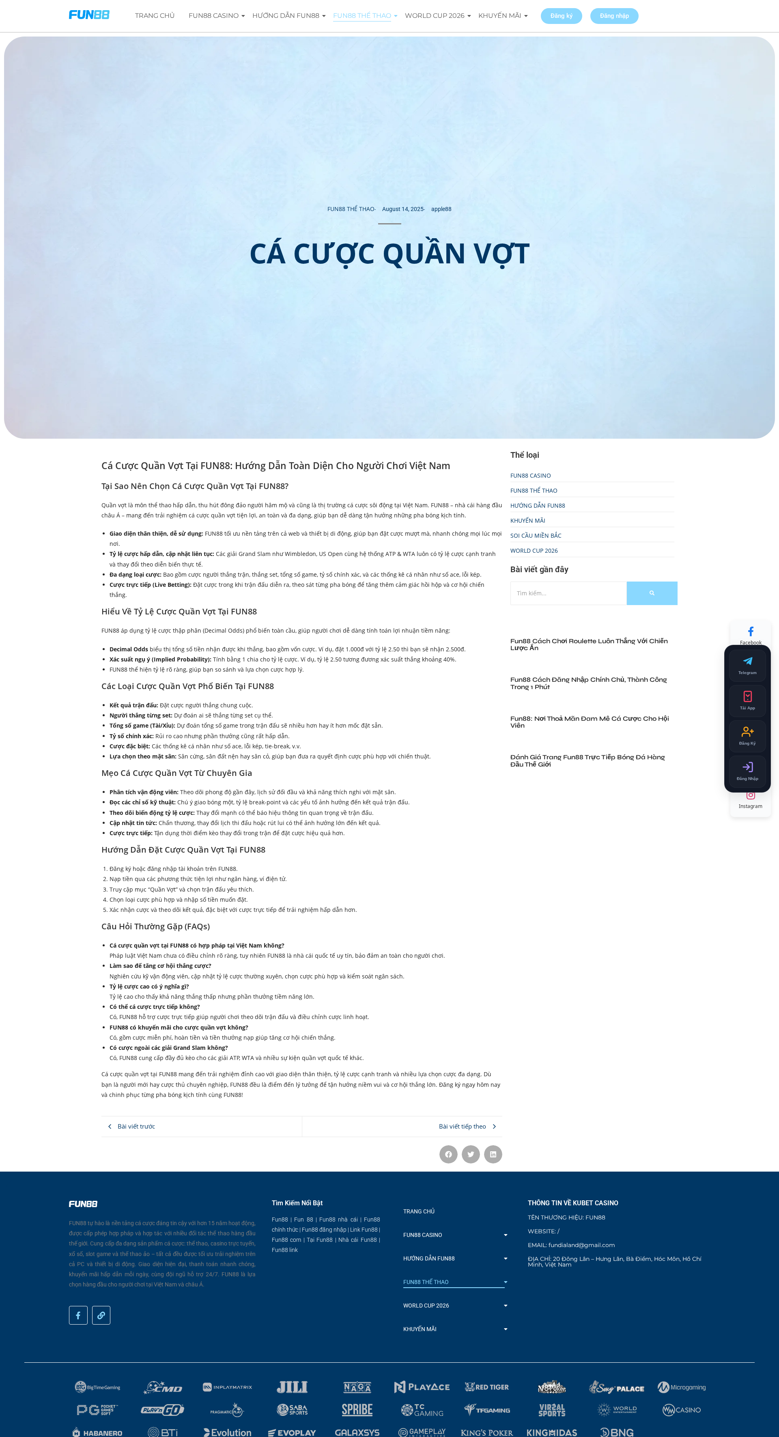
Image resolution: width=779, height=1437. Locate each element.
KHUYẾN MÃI (499, 15)
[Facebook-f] (78, 1315)
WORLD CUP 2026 (435, 15)
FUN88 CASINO (214, 15)
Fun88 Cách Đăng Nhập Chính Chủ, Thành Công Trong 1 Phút (588, 683)
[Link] (101, 1315)
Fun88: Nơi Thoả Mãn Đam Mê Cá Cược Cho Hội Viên (589, 722)
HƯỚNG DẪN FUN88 (285, 15)
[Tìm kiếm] (652, 593)
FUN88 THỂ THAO (362, 15)
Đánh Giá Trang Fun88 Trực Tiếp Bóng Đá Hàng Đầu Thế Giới (587, 761)
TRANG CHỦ (155, 15)
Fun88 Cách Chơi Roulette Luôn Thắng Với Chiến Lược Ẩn (589, 645)
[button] (448, 1154)
